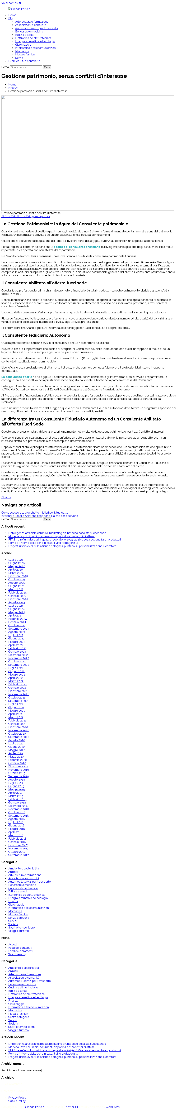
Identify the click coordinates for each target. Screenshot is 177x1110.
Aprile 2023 (15, 645)
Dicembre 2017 (17, 845)
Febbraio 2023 (17, 648)
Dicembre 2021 (17, 691)
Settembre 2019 (18, 776)
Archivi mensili (10, 1070)
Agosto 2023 (16, 632)
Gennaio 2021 (17, 723)
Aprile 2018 (15, 832)
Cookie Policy (17, 1101)
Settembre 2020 (18, 737)
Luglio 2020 (16, 743)
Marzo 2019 (15, 796)
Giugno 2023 (16, 638)
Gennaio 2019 (17, 802)
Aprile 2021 (15, 714)
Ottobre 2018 (16, 812)
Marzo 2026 (16, 573)
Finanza (13, 87)
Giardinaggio (23, 44)
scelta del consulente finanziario (76, 246)
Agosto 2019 (16, 779)
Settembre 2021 (18, 700)
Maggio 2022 (16, 674)
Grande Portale (34, 1107)
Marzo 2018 (15, 835)
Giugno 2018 (16, 825)
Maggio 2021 (16, 710)
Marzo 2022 (16, 681)
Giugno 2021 (16, 707)
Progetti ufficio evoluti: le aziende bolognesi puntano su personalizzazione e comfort (62, 546)
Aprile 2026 (15, 569)
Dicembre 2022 (18, 655)
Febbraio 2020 (17, 760)
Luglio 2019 (15, 782)
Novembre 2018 (18, 809)
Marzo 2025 (16, 589)
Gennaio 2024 (17, 622)
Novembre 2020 (18, 730)
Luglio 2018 (15, 822)
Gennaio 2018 (17, 842)
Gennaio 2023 (17, 651)
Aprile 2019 (15, 792)
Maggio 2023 (16, 641)
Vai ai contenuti (11, 3)
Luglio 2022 (15, 668)
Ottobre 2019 (16, 773)
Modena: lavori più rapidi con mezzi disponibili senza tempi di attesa (51, 536)
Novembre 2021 (18, 694)
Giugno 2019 (16, 786)
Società (13, 924)
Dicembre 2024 (18, 599)
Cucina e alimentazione (23, 888)
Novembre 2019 (18, 769)
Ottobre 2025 (17, 579)
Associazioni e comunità (30, 25)
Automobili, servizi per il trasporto (36, 28)
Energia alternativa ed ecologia (35, 41)
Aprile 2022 (15, 678)
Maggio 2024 (16, 612)
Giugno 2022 (16, 671)
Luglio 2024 (16, 605)
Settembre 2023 (18, 628)
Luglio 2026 (16, 559)
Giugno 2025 (16, 586)
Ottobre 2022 (17, 661)
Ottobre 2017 (16, 851)
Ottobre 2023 (17, 625)
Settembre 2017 (18, 855)
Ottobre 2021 (16, 697)
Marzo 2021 (15, 717)
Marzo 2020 (16, 756)
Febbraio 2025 (17, 592)
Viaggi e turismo (18, 930)
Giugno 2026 (16, 563)
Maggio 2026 (16, 566)
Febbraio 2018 (17, 838)
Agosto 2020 (16, 740)
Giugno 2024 (16, 609)
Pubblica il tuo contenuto (24, 61)
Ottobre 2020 (17, 733)
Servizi (19, 57)
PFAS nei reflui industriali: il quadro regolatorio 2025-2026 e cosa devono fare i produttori (64, 539)
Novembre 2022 (18, 658)
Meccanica (22, 51)
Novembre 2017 (18, 848)
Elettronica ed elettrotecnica (33, 38)
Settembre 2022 (18, 664)
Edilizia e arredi (24, 34)
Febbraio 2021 (17, 720)
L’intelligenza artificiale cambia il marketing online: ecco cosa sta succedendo (57, 533)
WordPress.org (17, 954)
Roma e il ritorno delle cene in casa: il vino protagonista (43, 542)
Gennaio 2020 (17, 763)
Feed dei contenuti (20, 947)
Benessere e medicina (29, 31)
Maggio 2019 (16, 789)
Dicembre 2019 (18, 766)
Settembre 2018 (18, 815)
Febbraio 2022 (17, 684)
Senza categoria (18, 917)
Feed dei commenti (20, 951)
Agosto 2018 (16, 819)
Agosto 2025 (16, 582)
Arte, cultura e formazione (31, 21)
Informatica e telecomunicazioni (35, 48)
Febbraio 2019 (17, 799)
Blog (11, 18)
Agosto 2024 (16, 602)
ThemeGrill (71, 1107)
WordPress (113, 1107)
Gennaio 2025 (17, 595)
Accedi (12, 944)
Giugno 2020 (16, 746)
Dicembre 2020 (18, 727)
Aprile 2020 (15, 753)
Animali (13, 871)
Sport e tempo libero (21, 927)
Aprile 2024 (15, 615)
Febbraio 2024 (17, 618)
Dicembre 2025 (18, 576)
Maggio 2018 (16, 828)
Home (12, 15)
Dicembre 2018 (18, 805)
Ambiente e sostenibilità (23, 868)
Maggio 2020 (16, 750)
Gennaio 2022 (17, 687)
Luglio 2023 (15, 635)
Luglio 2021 (15, 704)
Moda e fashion (25, 54)
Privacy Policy (17, 1097)
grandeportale (41, 216)
